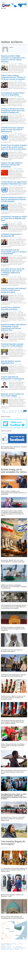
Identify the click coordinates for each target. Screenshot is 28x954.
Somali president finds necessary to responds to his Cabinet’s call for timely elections (13, 59)
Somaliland (19, 946)
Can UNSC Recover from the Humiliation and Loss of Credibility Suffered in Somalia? (12, 272)
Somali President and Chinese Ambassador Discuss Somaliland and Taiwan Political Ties (13, 327)
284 (16, 411)
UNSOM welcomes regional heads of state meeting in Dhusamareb (12, 130)
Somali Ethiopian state (19, 948)
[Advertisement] (14, 24)
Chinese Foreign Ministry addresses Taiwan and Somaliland (11, 165)
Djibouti (9, 948)
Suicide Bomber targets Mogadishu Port (11, 362)
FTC (13, 946)
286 (21, 411)
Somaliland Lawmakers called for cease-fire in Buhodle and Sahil (14, 218)
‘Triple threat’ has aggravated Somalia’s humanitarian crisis (14, 183)
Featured (20, 943)
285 (19, 411)
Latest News (13, 943)
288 (4, 412)
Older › (23, 412)
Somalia (3, 944)
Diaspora (3, 948)
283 (13, 411)
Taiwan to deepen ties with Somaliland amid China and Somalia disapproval (13, 110)
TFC (22, 949)
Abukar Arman (4, 847)
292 (15, 412)
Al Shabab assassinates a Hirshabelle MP (11, 235)
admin (3, 63)
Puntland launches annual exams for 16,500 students (12, 345)
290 (9, 412)
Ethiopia (17, 949)
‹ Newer (3, 411)
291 (12, 412)
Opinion (9, 944)
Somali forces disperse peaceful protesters (10, 308)
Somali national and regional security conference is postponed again (13, 290)
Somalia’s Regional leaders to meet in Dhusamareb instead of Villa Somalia (13, 199)
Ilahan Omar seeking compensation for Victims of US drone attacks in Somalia (13, 77)
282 (10, 411)
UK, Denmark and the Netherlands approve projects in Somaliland (14, 252)
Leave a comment (18, 63)
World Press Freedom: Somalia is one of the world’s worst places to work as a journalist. (14, 147)
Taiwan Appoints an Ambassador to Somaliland (12, 378)
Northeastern (5, 949)
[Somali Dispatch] (14, 5)
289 (7, 412)
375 (19, 412)
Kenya (11, 949)
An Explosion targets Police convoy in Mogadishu (13, 94)
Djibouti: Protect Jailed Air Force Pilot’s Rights (12, 395)
